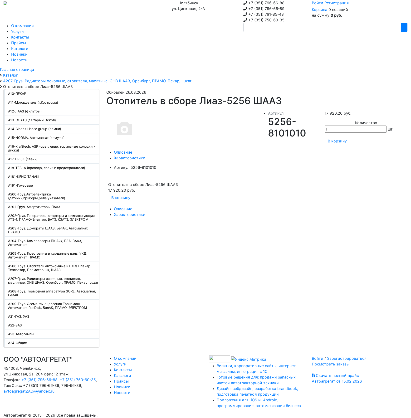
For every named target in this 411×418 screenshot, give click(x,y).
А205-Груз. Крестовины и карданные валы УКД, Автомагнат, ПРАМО (47, 255)
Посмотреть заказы (330, 364)
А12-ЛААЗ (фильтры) (25, 111)
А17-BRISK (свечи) (23, 159)
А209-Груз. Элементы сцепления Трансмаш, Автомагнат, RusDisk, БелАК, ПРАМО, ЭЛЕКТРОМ (47, 306)
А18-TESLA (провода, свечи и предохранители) (46, 168)
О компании (125, 358)
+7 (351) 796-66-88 (39, 379)
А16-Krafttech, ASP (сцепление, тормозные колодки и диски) (51, 148)
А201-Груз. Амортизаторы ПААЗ (34, 207)
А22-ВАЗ (15, 325)
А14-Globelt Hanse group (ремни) (34, 129)
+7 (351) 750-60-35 (78, 379)
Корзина (319, 9)
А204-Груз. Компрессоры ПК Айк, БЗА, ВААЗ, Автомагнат (45, 243)
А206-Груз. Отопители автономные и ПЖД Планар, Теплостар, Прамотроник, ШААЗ (49, 268)
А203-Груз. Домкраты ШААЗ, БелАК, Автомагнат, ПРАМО (48, 230)
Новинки (122, 386)
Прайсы (121, 381)
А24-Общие (17, 343)
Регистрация (336, 2)
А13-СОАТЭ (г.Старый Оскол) (32, 120)
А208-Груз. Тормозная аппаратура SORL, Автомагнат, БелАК (52, 293)
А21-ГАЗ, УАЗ (18, 316)
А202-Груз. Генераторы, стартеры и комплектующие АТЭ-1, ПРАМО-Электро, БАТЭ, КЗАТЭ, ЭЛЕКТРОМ (51, 217)
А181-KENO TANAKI (23, 177)
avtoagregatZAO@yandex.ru (29, 391)
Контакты (123, 369)
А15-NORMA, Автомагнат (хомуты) (36, 138)
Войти (317, 2)
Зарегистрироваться (347, 358)
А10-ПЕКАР (17, 94)
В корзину (337, 141)
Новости (122, 392)
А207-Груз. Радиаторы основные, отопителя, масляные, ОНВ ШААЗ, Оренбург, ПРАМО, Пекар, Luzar (53, 280)
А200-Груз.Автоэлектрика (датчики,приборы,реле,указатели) (36, 196)
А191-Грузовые (20, 185)
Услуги (120, 364)
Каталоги (122, 375)
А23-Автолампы (21, 334)
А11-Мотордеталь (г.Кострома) (33, 102)
